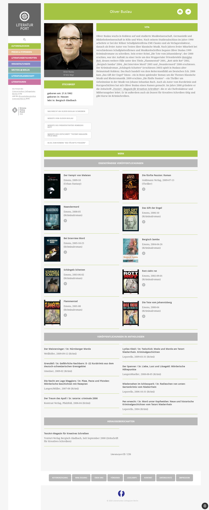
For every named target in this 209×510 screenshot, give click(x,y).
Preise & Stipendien (21, 52)
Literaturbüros (19, 99)
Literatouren (18, 81)
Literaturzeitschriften (24, 57)
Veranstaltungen (20, 64)
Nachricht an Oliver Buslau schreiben (66, 111)
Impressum (184, 477)
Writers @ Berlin (20, 70)
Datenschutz (166, 477)
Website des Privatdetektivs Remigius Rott (65, 126)
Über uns (99, 477)
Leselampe (132, 477)
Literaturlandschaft (22, 76)
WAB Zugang (81, 477)
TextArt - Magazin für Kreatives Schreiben (135, 89)
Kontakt (148, 477)
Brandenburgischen (27, 96)
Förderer (115, 477)
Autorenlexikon (20, 46)
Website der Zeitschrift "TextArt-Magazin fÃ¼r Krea (67, 135)
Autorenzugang (60, 477)
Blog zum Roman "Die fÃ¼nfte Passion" (67, 142)
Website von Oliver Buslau (60, 118)
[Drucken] (180, 12)
